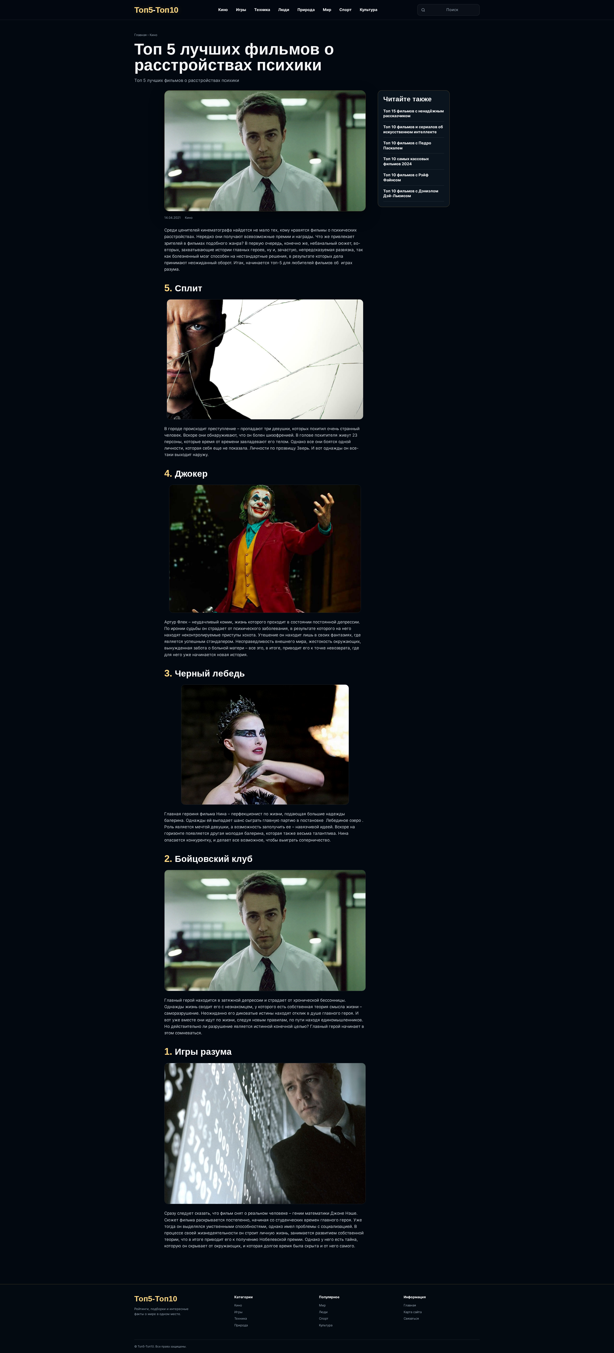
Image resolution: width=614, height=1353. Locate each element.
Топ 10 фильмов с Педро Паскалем (407, 145)
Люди (283, 9)
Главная (140, 35)
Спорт (345, 9)
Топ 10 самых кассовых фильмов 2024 (406, 161)
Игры (241, 9)
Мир (327, 9)
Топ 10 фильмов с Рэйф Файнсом (406, 177)
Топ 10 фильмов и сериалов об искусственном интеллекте (413, 129)
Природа (306, 9)
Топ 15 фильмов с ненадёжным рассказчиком (413, 113)
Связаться (411, 1318)
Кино (223, 9)
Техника (262, 9)
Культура (368, 9)
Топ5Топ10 (156, 10)
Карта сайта (413, 1312)
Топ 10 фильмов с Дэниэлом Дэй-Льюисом (410, 193)
